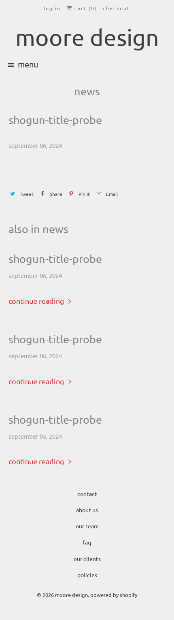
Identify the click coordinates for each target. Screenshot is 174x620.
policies (87, 574)
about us (87, 509)
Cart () (84, 8)
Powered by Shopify (113, 594)
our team (87, 526)
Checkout (116, 8)
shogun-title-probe (55, 259)
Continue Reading (37, 300)
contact (87, 493)
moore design (71, 594)
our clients (87, 558)
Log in (52, 8)
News (87, 91)
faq (87, 542)
